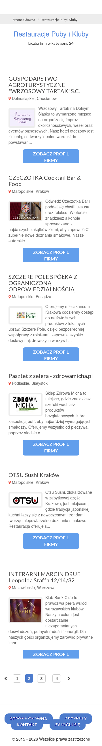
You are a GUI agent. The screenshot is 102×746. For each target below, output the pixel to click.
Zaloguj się (67, 724)
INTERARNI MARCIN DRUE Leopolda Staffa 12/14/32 (44, 576)
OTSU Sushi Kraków (33, 474)
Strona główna (28, 718)
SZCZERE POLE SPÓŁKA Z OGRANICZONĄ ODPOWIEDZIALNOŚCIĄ (42, 282)
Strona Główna (24, 20)
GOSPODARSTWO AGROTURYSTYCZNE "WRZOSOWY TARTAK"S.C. (44, 84)
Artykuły (75, 718)
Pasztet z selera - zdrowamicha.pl (50, 375)
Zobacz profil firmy (51, 157)
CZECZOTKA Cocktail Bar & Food (44, 180)
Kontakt (27, 724)
